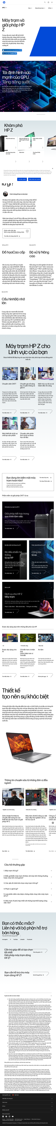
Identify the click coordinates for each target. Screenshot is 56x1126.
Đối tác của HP (5, 1110)
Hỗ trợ (3, 1106)
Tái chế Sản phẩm (10, 1119)
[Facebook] (6, 1116)
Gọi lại (3, 1119)
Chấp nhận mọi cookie (34, 179)
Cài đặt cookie (22, 179)
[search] (45, 2)
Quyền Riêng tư (27, 1119)
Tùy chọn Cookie (18, 1120)
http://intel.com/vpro (42, 1024)
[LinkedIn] (3, 1116)
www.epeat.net (28, 1041)
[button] (15, 114)
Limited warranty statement (7, 1120)
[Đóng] (52, 168)
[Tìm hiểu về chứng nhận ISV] (16, 233)
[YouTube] (12, 1116)
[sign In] (48, 2)
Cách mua (4, 1102)
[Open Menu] (52, 2)
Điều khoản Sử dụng (36, 1119)
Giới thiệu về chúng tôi (7, 1098)
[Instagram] (9, 1116)
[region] (28, 175)
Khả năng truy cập (19, 1119)
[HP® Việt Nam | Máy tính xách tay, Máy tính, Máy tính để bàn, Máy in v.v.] (4, 2)
